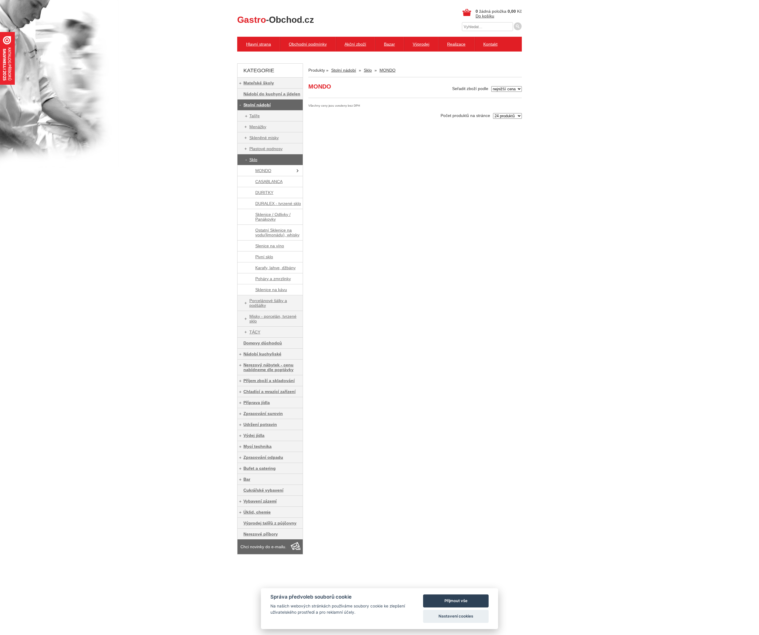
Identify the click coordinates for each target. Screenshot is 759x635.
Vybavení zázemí (260, 501)
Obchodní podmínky (308, 44)
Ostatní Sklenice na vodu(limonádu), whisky (277, 232)
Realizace (456, 44)
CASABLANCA (269, 181)
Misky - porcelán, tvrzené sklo (272, 318)
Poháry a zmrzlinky (273, 278)
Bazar (389, 44)
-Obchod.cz (275, 20)
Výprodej (421, 44)
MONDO (263, 170)
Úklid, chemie (257, 512)
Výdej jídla (253, 435)
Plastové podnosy (266, 148)
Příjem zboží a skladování (269, 380)
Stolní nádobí (257, 104)
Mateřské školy (258, 83)
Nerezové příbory (260, 534)
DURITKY (264, 192)
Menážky (257, 126)
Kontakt (490, 44)
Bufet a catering (259, 468)
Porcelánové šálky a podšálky (268, 303)
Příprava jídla (256, 402)
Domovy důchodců (262, 343)
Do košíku (485, 16)
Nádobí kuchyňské (262, 354)
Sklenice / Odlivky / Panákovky (273, 217)
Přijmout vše (456, 600)
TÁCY (254, 332)
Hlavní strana (258, 44)
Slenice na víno (269, 245)
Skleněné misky (264, 137)
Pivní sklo (264, 256)
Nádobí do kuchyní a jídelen (271, 94)
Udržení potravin (260, 424)
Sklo (253, 159)
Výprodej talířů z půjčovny (269, 523)
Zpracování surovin (263, 413)
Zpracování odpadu (263, 457)
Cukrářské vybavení (263, 490)
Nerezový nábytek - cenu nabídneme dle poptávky (268, 367)
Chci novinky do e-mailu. (263, 546)
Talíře (254, 115)
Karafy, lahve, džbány (275, 267)
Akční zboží (355, 44)
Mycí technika (257, 446)
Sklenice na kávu (271, 289)
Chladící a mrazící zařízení (269, 391)
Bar (246, 479)
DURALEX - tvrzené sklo (278, 203)
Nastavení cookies (456, 616)
